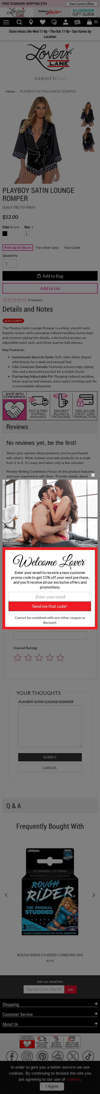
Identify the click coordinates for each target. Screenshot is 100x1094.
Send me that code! (49, 606)
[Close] (93, 474)
